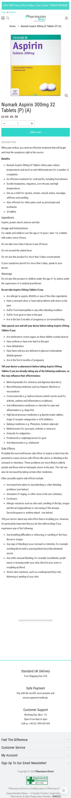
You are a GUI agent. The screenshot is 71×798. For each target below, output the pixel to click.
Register (11, 12)
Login (3, 12)
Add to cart (35, 132)
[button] (2, 18)
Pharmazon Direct (45, 771)
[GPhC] (37, 780)
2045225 (56, 796)
